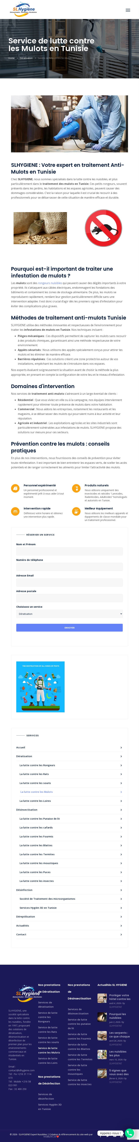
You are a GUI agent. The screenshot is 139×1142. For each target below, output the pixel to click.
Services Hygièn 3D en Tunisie (38, 907)
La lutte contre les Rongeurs (37, 765)
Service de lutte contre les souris (48, 1040)
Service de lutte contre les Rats (47, 1029)
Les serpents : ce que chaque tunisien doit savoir (119, 1038)
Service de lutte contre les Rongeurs (47, 1017)
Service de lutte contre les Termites (80, 1057)
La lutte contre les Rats (34, 774)
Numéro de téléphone (29, 560)
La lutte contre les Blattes (36, 845)
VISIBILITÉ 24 (49, 1136)
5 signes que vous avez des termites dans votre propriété (119, 1076)
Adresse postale (26, 591)
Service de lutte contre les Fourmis (79, 1036)
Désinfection (24, 890)
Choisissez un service (29, 607)
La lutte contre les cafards (36, 827)
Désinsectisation (26, 809)
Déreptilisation (25, 916)
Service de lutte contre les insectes (80, 1082)
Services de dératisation (46, 1004)
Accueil (20, 747)
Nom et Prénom (26, 544)
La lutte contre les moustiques (39, 863)
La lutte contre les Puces (35, 872)
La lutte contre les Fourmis (36, 836)
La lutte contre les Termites (37, 854)
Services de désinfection (46, 1096)
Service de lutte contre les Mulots (49, 1050)
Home (11, 58)
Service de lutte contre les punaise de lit (79, 1024)
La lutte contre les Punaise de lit (40, 818)
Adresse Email (25, 575)
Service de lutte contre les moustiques (77, 1069)
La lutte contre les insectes (37, 881)
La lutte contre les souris (35, 783)
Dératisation (26, 58)
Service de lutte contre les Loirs (47, 1060)
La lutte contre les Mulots (37, 791)
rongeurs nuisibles (50, 283)
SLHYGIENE (115, 1006)
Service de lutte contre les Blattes (79, 1047)
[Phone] (129, 1133)
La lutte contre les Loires (35, 800)
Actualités (22, 925)
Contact (21, 934)
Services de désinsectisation (78, 1011)
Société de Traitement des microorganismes (47, 898)
